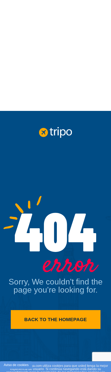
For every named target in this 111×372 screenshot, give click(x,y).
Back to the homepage (55, 319)
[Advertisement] (55, 55)
